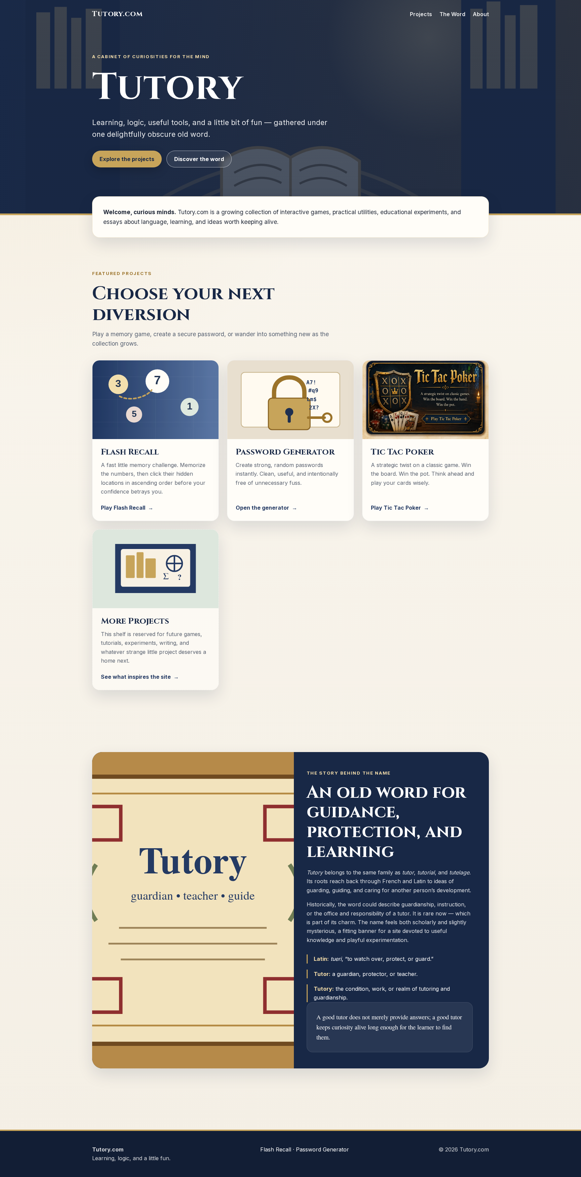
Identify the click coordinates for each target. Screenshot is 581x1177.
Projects (421, 14)
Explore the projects (127, 159)
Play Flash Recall (127, 507)
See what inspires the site (140, 676)
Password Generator (322, 1149)
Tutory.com (117, 14)
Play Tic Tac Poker (400, 507)
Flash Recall (275, 1149)
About (481, 14)
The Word (452, 14)
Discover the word (199, 159)
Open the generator (266, 507)
